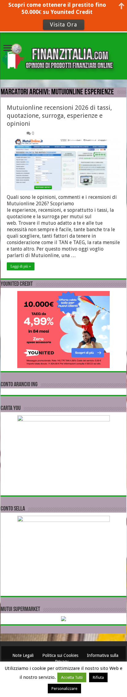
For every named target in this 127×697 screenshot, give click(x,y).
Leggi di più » (20, 266)
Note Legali (23, 655)
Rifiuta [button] (98, 677)
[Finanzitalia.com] (63, 55)
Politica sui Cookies (61, 655)
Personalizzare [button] (64, 688)
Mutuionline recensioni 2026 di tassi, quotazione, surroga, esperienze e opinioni (59, 115)
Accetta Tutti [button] (72, 677)
